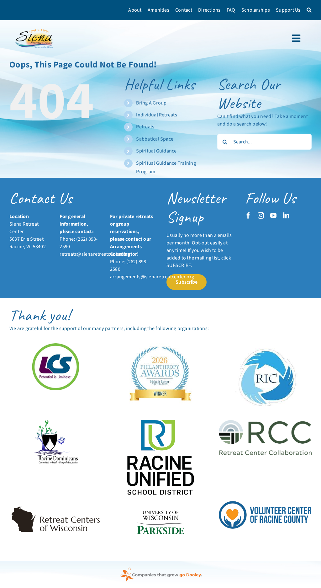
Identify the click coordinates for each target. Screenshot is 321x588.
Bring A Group (151, 102)
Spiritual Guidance (156, 150)
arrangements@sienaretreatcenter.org (152, 276)
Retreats (145, 126)
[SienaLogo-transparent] (34, 28)
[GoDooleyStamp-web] (160, 569)
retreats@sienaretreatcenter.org (95, 254)
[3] (160, 503)
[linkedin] (286, 215)
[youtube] (273, 215)
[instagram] (261, 215)
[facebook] (248, 215)
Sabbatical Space (154, 139)
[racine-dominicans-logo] (56, 422)
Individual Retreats (156, 114)
